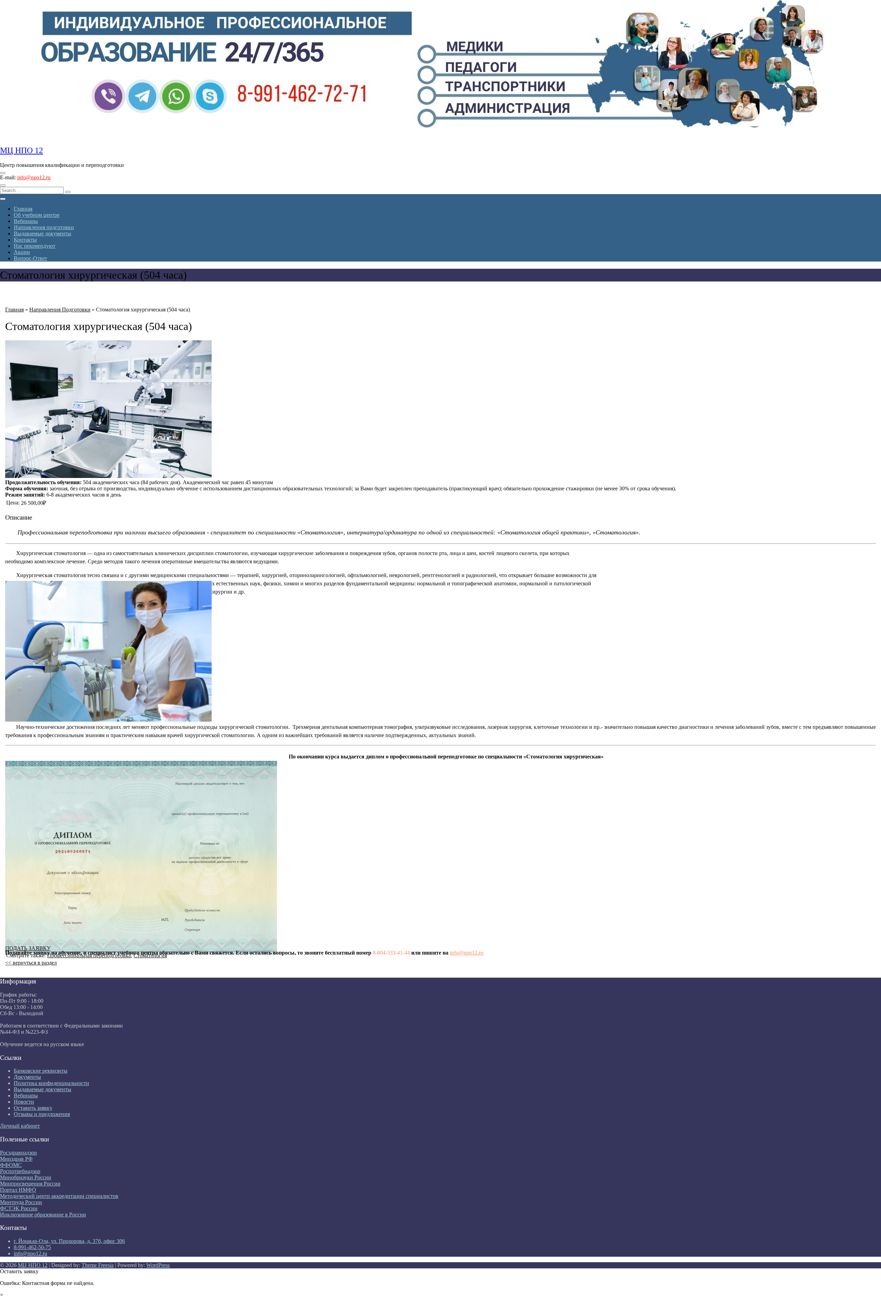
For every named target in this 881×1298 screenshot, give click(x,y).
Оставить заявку (33, 1108)
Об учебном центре (37, 215)
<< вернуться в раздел (31, 963)
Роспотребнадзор (20, 1171)
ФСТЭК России (19, 1208)
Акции (22, 252)
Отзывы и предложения (42, 1114)
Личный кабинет (20, 1126)
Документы (27, 1077)
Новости (24, 1102)
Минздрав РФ (16, 1159)
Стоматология (150, 955)
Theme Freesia (98, 1265)
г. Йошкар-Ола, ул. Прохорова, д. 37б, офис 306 (69, 1241)
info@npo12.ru (34, 177)
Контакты (25, 240)
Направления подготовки (44, 227)
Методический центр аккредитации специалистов (59, 1196)
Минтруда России (21, 1202)
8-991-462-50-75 (32, 1247)
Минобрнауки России (25, 1177)
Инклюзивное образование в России (43, 1214)
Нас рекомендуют (34, 246)
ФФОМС (11, 1165)
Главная (23, 209)
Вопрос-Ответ (30, 258)
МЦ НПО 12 (21, 150)
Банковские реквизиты (40, 1071)
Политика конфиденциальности (51, 1083)
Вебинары (26, 221)
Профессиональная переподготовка (89, 955)
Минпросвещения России (30, 1184)
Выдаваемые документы (42, 233)
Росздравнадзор (18, 1153)
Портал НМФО (18, 1190)
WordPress (158, 1265)
